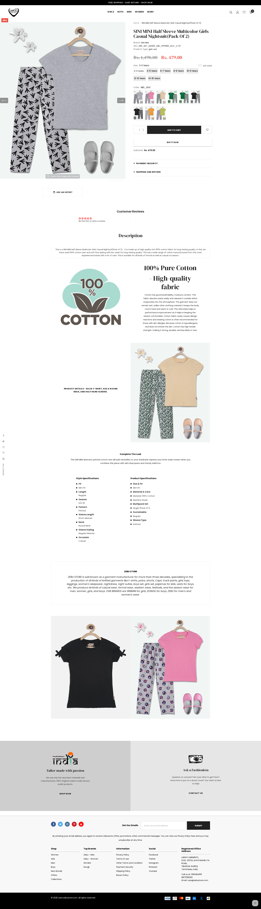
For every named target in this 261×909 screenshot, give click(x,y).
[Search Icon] (231, 12)
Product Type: (140, 49)
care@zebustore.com (197, 880)
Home (136, 23)
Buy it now (173, 142)
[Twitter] (60, 824)
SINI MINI (145, 42)
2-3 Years (139, 70)
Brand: (136, 42)
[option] (62, 100)
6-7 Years (165, 70)
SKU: (135, 45)
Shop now (147, 2)
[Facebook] (53, 824)
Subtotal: (138, 150)
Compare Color (115, 180)
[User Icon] (237, 12)
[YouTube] (81, 824)
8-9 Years (178, 70)
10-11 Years (192, 70)
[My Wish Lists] (244, 12)
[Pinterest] (74, 824)
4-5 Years (152, 70)
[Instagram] (67, 824)
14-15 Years (154, 78)
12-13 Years (139, 78)
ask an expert (64, 192)
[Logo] (24, 12)
